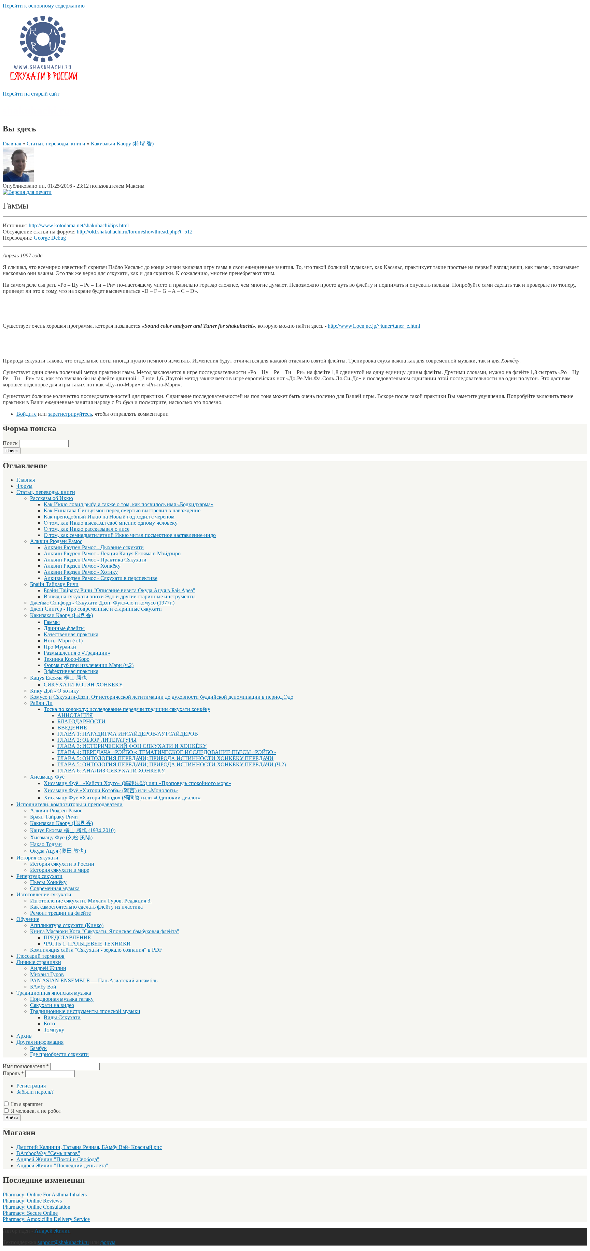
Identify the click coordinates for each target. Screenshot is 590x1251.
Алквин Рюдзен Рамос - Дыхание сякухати (94, 547)
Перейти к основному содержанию (44, 6)
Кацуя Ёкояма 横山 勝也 (58, 678)
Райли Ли (41, 703)
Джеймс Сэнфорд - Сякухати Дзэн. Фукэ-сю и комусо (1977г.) (102, 603)
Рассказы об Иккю (51, 498)
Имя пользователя (26, 1066)
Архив (24, 1036)
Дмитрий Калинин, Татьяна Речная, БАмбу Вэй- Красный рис (89, 1147)
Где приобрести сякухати (59, 1054)
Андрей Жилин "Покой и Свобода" (57, 1159)
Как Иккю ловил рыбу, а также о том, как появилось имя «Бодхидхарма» (128, 504)
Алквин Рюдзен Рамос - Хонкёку (82, 566)
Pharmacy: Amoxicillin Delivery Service (46, 1219)
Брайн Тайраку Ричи (54, 584)
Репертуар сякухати (39, 876)
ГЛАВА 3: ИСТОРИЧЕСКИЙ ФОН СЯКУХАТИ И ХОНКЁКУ (132, 746)
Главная (12, 143)
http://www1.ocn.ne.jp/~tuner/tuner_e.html (374, 326)
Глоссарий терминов (40, 956)
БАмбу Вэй (43, 987)
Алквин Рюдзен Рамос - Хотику (81, 572)
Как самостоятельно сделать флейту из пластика (86, 907)
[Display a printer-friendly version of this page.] (27, 192)
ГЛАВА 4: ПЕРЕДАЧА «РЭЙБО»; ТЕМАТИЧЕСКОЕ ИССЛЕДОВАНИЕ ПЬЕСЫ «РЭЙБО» (166, 752)
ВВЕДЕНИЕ (72, 727)
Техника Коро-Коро (66, 659)
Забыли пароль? (35, 1092)
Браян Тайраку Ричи (54, 817)
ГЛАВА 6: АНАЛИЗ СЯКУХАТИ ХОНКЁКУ (111, 770)
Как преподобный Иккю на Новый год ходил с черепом (109, 517)
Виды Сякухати (62, 1017)
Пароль (13, 1073)
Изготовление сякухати (43, 894)
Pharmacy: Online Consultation (36, 1207)
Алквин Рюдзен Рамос (56, 541)
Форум (24, 486)
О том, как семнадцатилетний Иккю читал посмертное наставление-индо (130, 535)
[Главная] (43, 87)
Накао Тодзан (46, 844)
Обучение (27, 919)
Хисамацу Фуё (47, 777)
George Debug (50, 238)
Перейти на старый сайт (31, 94)
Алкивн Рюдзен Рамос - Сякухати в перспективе (100, 578)
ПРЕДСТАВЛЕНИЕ (67, 937)
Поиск (11, 443)
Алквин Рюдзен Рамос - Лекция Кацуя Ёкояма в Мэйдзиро (112, 553)
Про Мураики (60, 647)
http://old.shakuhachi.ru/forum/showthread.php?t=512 (135, 231)
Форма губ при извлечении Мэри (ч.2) (89, 665)
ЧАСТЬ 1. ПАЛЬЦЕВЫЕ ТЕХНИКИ (87, 944)
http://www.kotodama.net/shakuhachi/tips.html (79, 225)
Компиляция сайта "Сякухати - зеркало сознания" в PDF (96, 950)
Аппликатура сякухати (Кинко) (66, 925)
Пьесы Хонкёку (48, 882)
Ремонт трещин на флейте (60, 913)
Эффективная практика (71, 671)
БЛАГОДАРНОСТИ (81, 721)
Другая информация (40, 1042)
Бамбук (38, 1048)
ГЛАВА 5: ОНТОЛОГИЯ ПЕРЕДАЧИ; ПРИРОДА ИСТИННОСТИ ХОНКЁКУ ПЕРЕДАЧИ (165, 758)
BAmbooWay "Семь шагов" (48, 1153)
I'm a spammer (26, 1104)
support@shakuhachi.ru (63, 1242)
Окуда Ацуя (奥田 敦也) (58, 851)
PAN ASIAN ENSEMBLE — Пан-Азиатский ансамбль (93, 980)
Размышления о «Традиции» (77, 653)
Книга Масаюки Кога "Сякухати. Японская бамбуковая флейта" (104, 931)
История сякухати (37, 858)
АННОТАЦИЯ (75, 715)
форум (107, 1242)
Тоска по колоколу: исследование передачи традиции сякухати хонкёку (127, 709)
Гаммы (52, 622)
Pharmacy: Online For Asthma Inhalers (45, 1194)
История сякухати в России (62, 864)
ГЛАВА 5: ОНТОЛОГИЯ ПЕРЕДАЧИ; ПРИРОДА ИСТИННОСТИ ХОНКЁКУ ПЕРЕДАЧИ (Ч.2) (171, 764)
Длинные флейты (64, 628)
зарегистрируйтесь (70, 414)
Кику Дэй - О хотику (54, 691)
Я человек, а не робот (36, 1111)
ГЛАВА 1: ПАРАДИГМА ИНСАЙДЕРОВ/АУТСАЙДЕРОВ (127, 734)
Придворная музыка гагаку (62, 999)
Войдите (26, 414)
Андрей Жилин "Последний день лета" (62, 1165)
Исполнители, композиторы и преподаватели (69, 804)
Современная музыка (55, 888)
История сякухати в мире (59, 870)
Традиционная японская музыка (53, 993)
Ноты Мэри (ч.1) (63, 640)
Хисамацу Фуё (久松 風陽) (61, 837)
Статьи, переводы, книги (56, 143)
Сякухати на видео (52, 1005)
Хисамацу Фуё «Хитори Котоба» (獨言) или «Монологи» (111, 790)
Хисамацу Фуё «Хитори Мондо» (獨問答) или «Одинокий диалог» (122, 797)
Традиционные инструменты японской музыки (85, 1011)
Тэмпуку (54, 1030)
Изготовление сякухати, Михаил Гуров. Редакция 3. (91, 901)
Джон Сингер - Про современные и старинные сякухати (96, 609)
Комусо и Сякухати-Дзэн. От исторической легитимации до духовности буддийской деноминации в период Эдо (161, 697)
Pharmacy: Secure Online (30, 1213)
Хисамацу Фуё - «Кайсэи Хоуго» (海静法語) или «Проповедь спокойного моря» (137, 783)
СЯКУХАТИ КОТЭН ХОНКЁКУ (83, 684)
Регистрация (31, 1086)
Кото (49, 1023)
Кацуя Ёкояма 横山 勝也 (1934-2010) (72, 830)
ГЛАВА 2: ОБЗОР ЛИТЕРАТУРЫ (97, 740)
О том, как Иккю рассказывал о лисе (86, 529)
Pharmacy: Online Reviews (32, 1201)
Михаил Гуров (47, 974)
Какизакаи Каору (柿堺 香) (122, 143)
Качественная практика (71, 634)
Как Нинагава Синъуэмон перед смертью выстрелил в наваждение (122, 510)
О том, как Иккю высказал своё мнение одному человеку (111, 523)
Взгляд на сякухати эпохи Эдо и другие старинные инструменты (120, 596)
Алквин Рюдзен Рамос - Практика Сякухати (95, 560)
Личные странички (38, 962)
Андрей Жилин (48, 968)
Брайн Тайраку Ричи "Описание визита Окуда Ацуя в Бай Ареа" (119, 590)
